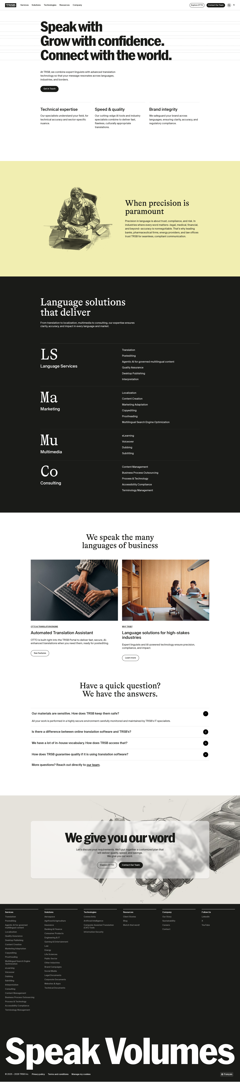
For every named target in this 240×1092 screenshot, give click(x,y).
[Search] (229, 5)
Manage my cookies (81, 1074)
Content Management (135, 467)
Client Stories (129, 917)
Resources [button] (64, 5)
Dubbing (127, 447)
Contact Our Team (216, 5)
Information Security (93, 932)
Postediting (129, 356)
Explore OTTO (197, 5)
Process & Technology (135, 478)
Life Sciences (50, 954)
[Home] (10, 5)
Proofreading (130, 416)
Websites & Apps (52, 984)
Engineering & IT (52, 938)
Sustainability (168, 921)
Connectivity (90, 917)
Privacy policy (38, 1074)
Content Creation (132, 399)
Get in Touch (50, 89)
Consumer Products (54, 933)
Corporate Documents (55, 980)
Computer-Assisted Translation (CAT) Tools (99, 926)
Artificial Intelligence (93, 921)
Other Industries (52, 963)
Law (46, 946)
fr (234, 5)
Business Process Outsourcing (140, 473)
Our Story (166, 917)
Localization (129, 393)
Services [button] (24, 5)
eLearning (128, 436)
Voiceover (128, 441)
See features (40, 653)
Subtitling (128, 453)
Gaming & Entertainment (56, 942)
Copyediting (129, 410)
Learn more (130, 658)
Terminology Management (137, 490)
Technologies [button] (50, 5)
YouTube (206, 925)
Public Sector (50, 959)
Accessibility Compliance (137, 484)
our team (93, 765)
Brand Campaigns (53, 967)
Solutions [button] (36, 5)
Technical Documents (54, 988)
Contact (166, 929)
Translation (128, 350)
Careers (166, 925)
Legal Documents (52, 975)
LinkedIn (206, 917)
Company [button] (77, 5)
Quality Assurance (132, 367)
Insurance (49, 925)
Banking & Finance (53, 929)
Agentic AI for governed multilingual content (148, 362)
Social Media (50, 971)
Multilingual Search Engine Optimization (146, 422)
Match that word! (131, 925)
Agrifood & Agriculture (55, 921)
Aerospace (49, 917)
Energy (47, 950)
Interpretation (130, 379)
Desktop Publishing (133, 373)
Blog (125, 921)
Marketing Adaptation (135, 404)
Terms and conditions (58, 1074)
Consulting (10, 989)
